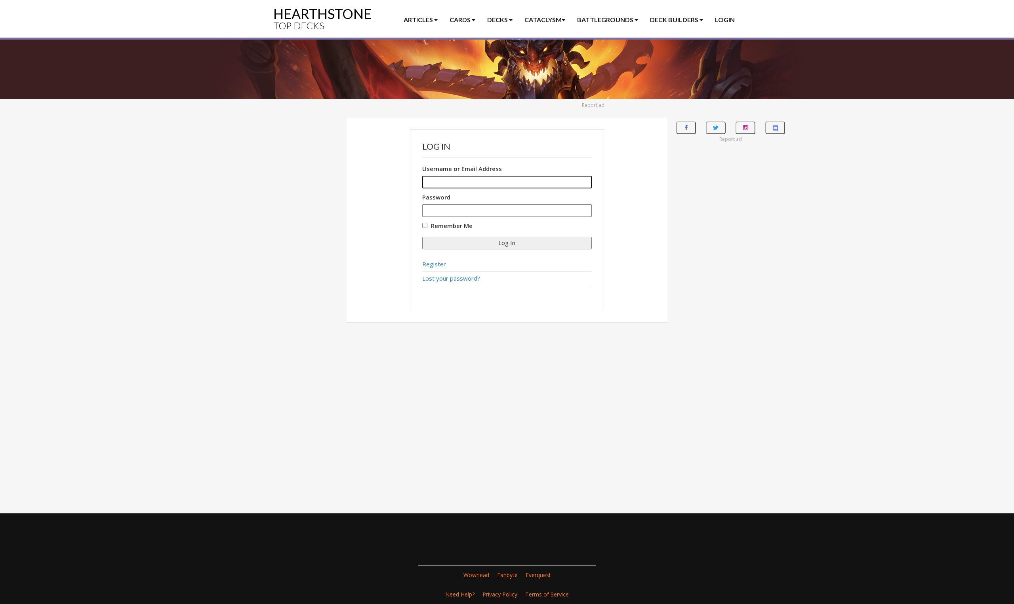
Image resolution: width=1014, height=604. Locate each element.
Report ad (593, 105)
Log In (506, 243)
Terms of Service (547, 594)
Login (725, 19)
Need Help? (460, 594)
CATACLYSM (543, 19)
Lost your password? (451, 278)
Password (436, 197)
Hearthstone (322, 18)
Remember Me (452, 226)
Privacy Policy (499, 594)
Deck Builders (675, 19)
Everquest (538, 575)
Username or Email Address (462, 169)
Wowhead (476, 575)
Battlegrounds (606, 19)
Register (434, 264)
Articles (419, 19)
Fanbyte (507, 575)
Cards (461, 19)
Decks (498, 19)
